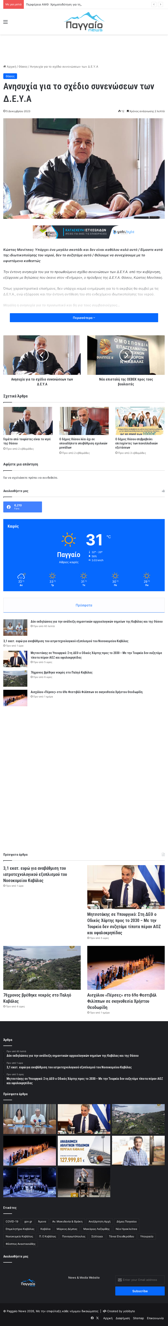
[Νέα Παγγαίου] (84, 21)
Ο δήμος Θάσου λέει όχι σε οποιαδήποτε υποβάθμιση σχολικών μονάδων (83, 443)
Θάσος (23, 66)
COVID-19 (12, 1221)
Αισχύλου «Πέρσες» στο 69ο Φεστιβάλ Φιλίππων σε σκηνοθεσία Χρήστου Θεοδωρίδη (87, 692)
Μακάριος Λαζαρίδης (96, 1229)
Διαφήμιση (123, 1318)
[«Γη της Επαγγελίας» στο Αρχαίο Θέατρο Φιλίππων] (84, 1182)
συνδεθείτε (49, 477)
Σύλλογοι (97, 1236)
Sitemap (138, 1318)
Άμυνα (42, 1221)
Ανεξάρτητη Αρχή (99, 1221)
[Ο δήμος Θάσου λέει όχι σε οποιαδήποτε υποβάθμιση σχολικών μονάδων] (84, 421)
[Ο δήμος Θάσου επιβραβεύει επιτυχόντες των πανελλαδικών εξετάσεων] (140, 421)
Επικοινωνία (155, 1318)
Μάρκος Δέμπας (67, 1229)
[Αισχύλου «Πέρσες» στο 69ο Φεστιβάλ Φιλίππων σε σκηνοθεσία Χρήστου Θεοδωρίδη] (15, 698)
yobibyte (129, 1311)
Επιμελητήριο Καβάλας (20, 1229)
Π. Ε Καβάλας (47, 1236)
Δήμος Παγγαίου (127, 1221)
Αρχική (11, 66)
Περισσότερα (83, 318)
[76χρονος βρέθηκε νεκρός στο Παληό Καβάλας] (15, 678)
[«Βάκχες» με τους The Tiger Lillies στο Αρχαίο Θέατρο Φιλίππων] (29, 1182)
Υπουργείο (146, 1236)
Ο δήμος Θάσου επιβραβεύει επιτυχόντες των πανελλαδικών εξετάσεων (136, 443)
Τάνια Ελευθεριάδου (121, 1236)
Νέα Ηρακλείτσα (126, 1229)
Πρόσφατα (84, 605)
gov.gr (28, 1221)
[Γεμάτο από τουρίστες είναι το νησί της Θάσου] (28, 421)
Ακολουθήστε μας (15, 1256)
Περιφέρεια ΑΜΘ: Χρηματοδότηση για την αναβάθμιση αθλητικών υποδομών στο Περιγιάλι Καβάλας (93, 4)
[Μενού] (5, 23)
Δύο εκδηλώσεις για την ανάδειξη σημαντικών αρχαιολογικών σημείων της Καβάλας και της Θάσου (97, 621)
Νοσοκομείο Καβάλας (19, 1236)
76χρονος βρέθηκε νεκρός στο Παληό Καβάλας (62, 672)
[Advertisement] (84, 49)
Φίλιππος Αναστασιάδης (20, 1243)
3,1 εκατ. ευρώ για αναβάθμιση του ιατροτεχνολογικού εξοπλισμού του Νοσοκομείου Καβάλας (65, 641)
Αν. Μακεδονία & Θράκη (67, 1221)
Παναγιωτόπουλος (73, 1236)
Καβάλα (45, 1229)
